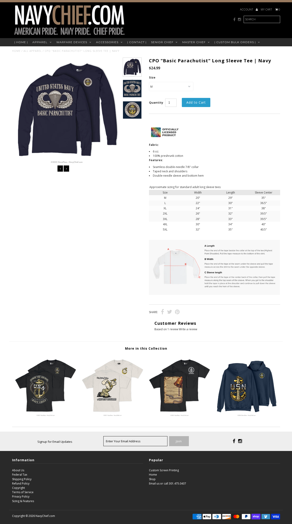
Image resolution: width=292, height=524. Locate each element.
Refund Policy (20, 483)
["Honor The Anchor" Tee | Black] (45, 415)
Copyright (18, 488)
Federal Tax (19, 475)
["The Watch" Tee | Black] (179, 415)
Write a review (188, 329)
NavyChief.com (45, 516)
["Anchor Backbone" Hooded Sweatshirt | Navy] (246, 415)
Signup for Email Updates (54, 442)
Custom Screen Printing (164, 470)
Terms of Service (23, 492)
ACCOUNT (247, 9)
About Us (18, 470)
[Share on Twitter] (169, 312)
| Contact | (136, 42)
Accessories (107, 42)
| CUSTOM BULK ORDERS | (235, 42)
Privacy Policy (20, 496)
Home (16, 50)
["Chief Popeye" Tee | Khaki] (112, 415)
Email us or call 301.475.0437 (167, 483)
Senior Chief (162, 42)
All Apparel (32, 50)
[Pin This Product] (177, 312)
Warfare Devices (71, 42)
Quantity (156, 102)
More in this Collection (146, 348)
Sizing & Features (23, 501)
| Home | (21, 42)
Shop (152, 479)
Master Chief (194, 42)
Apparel (39, 42)
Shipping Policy (21, 479)
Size (152, 77)
